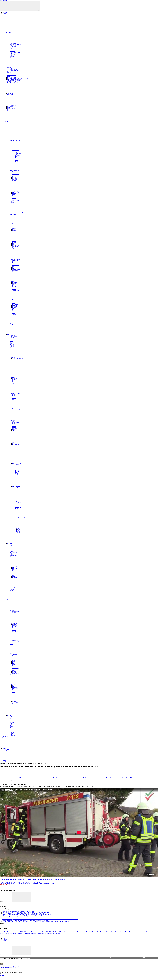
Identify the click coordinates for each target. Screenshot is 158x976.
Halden (14, 663)
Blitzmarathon (13, 46)
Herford (11, 341)
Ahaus (13, 224)
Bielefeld (12, 337)
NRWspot (3, 933)
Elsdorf (13, 570)
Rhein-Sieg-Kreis (13, 587)
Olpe (13, 383)
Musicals (9, 109)
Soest (13, 430)
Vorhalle (14, 672)
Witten (13, 642)
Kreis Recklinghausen (15, 259)
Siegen (13, 408)
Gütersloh (12, 339)
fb (41, 931)
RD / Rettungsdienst (11, 71)
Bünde (11, 338)
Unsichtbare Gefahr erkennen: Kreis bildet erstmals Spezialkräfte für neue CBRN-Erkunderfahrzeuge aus (25, 913)
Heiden (14, 229)
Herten (13, 267)
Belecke (16, 441)
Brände (11, 68)
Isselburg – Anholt (14, 552)
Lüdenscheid (17, 505)
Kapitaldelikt (12, 54)
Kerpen (14, 575)
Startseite (4, 12)
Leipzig (11, 725)
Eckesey (14, 659)
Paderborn (12, 345)
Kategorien (4, 23)
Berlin (11, 716)
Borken (13, 227)
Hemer (16, 490)
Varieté (8, 111)
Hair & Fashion (10, 106)
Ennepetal (14, 625)
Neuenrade (17, 528)
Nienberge (14, 324)
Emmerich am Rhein (14, 549)
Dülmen (14, 244)
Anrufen (4, 13)
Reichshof (14, 180)
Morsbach (14, 178)
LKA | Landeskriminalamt (15, 44)
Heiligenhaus (18, 153)
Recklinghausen (16, 270)
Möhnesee (14, 428)
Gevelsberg (14, 626)
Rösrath (14, 199)
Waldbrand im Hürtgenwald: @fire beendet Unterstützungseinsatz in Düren (18, 911)
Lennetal (14, 671)
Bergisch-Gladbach (16, 192)
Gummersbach (15, 174)
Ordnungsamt (10, 73)
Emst (13, 661)
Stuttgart (12, 733)
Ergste (16, 702)
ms (156, 931)
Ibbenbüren (14, 285)
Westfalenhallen (15, 611)
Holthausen (14, 669)
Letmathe (19, 502)
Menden (16, 508)
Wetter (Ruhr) (15, 640)
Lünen (13, 690)
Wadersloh (14, 314)
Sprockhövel (15, 631)
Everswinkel (15, 306)
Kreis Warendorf (13, 299)
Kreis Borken (13, 223)
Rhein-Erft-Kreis (13, 566)
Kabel (13, 670)
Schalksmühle (18, 532)
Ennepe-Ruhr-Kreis (14, 623)
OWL (8, 334)
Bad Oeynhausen (14, 336)
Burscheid (14, 193)
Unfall (53, 933)
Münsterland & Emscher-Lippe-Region (15, 212)
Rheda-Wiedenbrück (14, 347)
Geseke (14, 424)
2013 (1, 931)
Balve (16, 488)
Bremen (11, 717)
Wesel (11, 590)
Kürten (13, 194)
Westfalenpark (15, 612)
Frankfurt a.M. (13, 720)
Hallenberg (17, 469)
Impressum (4, 748)
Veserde (19, 518)
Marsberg (17, 470)
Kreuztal (14, 398)
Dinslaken (12, 546)
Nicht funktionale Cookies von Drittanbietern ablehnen (10, 958)
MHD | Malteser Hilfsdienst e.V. (14, 81)
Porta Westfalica (13, 346)
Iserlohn (16, 501)
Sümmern (19, 503)
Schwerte (14, 701)
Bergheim (14, 568)
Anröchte (14, 421)
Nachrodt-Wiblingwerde (20, 517)
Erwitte (13, 423)
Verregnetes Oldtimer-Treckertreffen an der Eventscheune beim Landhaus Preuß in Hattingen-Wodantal (25, 920)
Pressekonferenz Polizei (15, 52)
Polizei (8, 42)
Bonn (11, 545)
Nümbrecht (14, 179)
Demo (11, 47)
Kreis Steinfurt (13, 281)
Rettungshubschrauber (26, 933)
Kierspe (16, 504)
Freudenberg (15, 397)
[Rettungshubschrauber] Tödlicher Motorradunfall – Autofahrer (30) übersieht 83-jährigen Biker (20, 882)
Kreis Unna (12, 684)
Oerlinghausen (13, 344)
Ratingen (17, 158)
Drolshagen (14, 380)
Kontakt (4, 760)
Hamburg (12, 718)
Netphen (14, 399)
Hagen (11, 653)
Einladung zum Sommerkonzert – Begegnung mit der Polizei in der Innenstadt (19, 916)
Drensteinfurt (15, 304)
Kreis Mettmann (15, 150)
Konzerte (9, 107)
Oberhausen (12, 706)
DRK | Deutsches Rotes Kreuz (14, 79)
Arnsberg (17, 464)
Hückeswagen (15, 175)
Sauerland (12, 454)
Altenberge (14, 282)
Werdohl (17, 533)
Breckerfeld (14, 624)
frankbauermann (105, 931)
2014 (2, 931)
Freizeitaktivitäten (11, 104)
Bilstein (14, 379)
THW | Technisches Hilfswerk (13, 82)
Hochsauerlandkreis (16, 463)
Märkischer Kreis (16, 486)
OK (143, 957)
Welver (13, 442)
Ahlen (13, 300)
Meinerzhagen (18, 507)
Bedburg (14, 567)
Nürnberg (12, 730)
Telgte (13, 313)
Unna (13, 703)
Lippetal (14, 426)
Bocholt (14, 226)
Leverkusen (14, 196)
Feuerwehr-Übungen (14, 70)
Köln (11, 553)
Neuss (11, 556)
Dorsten (14, 262)
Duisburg (12, 613)
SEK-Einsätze (13, 45)
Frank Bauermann (93, 931)
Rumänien (12, 731)
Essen (11, 644)
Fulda (11, 721)
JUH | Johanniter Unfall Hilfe (13, 80)
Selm (13, 692)
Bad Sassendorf (15, 422)
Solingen (12, 201)
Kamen (13, 689)
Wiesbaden (12, 735)
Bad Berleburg (15, 394)
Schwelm (14, 630)
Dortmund (12, 610)
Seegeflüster (49, 933)
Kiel (11, 724)
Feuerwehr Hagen (81, 931)
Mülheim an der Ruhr (14, 704)
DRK (26, 931)
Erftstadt (14, 571)
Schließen (2, 975)
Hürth (13, 574)
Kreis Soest (12, 420)
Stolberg (12, 589)
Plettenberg (17, 531)
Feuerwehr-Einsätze (14, 69)
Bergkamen (14, 685)
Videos (4, 737)
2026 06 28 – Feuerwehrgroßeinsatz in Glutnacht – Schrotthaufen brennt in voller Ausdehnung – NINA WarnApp (26, 914)
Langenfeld (17, 155)
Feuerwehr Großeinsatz (65, 931)
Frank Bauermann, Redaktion (51, 777)
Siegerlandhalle (18, 409)
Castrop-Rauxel (15, 260)
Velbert (16, 160)
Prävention (12, 51)
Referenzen (5, 736)
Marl (13, 268)
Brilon (16, 466)
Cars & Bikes (10, 94)
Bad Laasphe (15, 395)
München (12, 727)
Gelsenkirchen (13, 214)
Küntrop (19, 529)
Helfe (13, 665)
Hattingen (14, 627)
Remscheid (12, 181)
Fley (13, 662)
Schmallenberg (18, 474)
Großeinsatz (122, 931)
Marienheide (15, 177)
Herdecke (14, 628)
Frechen (14, 573)
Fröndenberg (15, 688)
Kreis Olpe (12, 377)
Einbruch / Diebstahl (14, 48)
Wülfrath (16, 161)
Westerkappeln (15, 290)
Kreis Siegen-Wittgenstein (15, 393)
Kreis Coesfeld (13, 240)
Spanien (12, 732)
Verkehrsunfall (58, 933)
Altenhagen (14, 654)
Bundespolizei (13, 43)
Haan (16, 152)
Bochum (12, 601)
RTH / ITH (9, 72)
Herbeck (14, 666)
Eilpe (13, 660)
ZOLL (8, 76)
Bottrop (11, 213)
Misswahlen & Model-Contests (14, 108)
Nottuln (13, 247)
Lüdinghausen (15, 245)
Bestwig (16, 465)
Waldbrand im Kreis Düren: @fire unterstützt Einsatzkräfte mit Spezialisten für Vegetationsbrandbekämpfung (25, 912)
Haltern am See (15, 265)
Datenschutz (5, 738)
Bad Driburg (12, 335)
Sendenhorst (15, 312)
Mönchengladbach (14, 555)
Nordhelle (17, 530)
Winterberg (17, 476)
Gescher (14, 228)
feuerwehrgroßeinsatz (73, 931)
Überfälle (12, 56)
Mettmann (17, 156)
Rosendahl (14, 250)
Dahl (13, 656)
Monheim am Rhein (19, 157)
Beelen (13, 303)
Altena (16, 487)
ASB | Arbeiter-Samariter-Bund (14, 77)
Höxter (11, 343)
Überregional (10, 715)
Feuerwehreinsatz (56, 931)
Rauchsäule (20, 933)
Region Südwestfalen (12, 367)
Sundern (17, 475)
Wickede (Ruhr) (15, 444)
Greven (14, 284)
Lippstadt (14, 427)
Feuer (43, 931)
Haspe (13, 664)
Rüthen (14, 429)
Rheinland (9, 543)
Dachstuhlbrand (16, 931)
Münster (11, 323)
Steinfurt (14, 289)
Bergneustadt (15, 171)
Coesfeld (14, 243)
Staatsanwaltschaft (11, 75)
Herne (13, 266)
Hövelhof (12, 342)
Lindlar (13, 176)
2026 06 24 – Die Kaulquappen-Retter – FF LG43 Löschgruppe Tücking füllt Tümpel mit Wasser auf (24, 915)
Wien (11, 734)
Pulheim (14, 576)
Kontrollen (12, 55)
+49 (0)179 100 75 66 (4, 885)
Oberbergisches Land (14, 170)
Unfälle (11, 57)
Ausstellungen (10, 93)
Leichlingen (14, 195)
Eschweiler (12, 550)
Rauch (16, 933)
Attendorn (14, 378)
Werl (13, 443)
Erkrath (16, 151)
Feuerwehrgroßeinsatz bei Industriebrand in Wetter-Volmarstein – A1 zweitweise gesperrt (21, 917)
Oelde (13, 308)
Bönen (13, 686)
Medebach (17, 471)
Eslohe (16, 468)
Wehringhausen (15, 673)
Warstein (14, 440)
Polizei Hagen (12, 933)
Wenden (14, 384)
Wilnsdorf (14, 410)
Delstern (14, 658)
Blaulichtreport (8, 32)
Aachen (11, 544)
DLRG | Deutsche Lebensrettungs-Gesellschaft (17, 78)
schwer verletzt (44, 933)
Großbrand (117, 931)
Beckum (14, 301)
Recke (13, 288)
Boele (13, 655)
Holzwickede (15, 687)
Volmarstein (17, 641)
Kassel (11, 723)
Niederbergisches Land (15, 140)
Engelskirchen (15, 172)
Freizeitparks (13, 105)
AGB (6, 750)
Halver (16, 489)
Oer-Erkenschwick (16, 269)
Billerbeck (14, 242)
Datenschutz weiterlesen (25, 958)
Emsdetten (14, 283)
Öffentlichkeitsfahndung (15, 49)
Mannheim (12, 726)
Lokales (6, 121)
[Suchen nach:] (6, 901)
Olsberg (16, 473)
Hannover (12, 722)
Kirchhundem (15, 381)
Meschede (17, 472)
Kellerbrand (152, 931)
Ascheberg (14, 241)
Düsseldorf (12, 547)
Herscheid (17, 492)
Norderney (12, 728)
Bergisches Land (11, 131)
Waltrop (14, 271)
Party (8, 110)
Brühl (13, 569)
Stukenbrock (12, 357)
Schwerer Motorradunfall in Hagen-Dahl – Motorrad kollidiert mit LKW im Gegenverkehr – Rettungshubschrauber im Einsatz (27, 883)
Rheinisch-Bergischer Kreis (16, 191)
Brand (12, 931)
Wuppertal (12, 202)
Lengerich (14, 286)
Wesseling (14, 577)
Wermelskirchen (15, 200)
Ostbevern (14, 309)
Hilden (16, 154)
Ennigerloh (14, 305)
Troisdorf (14, 588)
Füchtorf (14, 307)
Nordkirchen (15, 246)
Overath (14, 198)
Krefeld (11, 554)
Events (6, 92)
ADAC (6, 931)
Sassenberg (15, 310)
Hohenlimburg (15, 668)
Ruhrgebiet (9, 599)
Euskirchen (12, 551)
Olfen (13, 248)
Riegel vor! (12, 53)
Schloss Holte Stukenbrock (18, 358)
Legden (14, 230)
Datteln (13, 261)
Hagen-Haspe (132, 931)
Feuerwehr (9, 67)
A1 (4, 931)
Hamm (11, 674)
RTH (32, 933)
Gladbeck (14, 264)
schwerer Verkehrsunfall (37, 933)
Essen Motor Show (37, 931)
